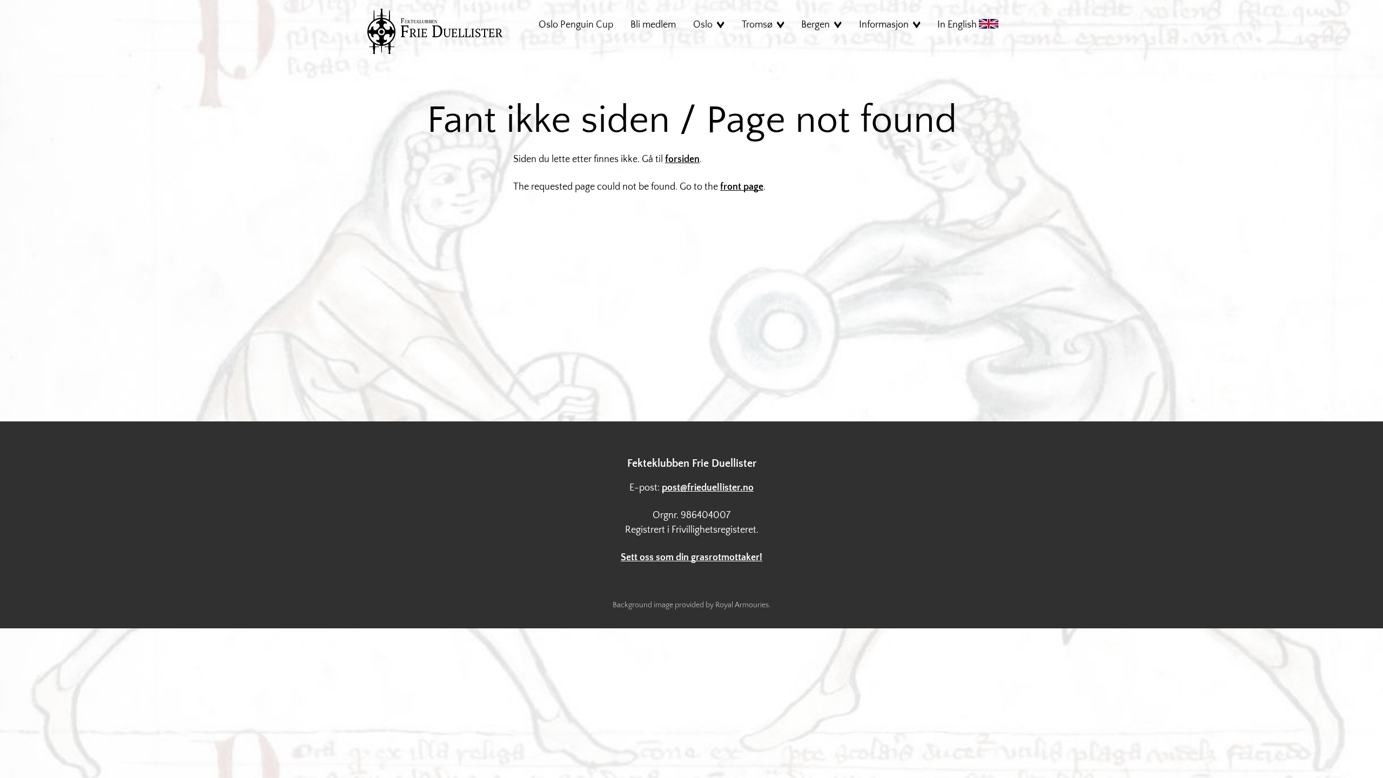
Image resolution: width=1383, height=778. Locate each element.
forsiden (682, 159)
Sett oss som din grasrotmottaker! (691, 557)
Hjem (434, 31)
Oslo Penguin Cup (576, 24)
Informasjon (884, 24)
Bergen (815, 24)
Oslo (703, 24)
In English (958, 24)
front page (741, 187)
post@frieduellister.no (708, 487)
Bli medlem (653, 24)
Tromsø (757, 24)
